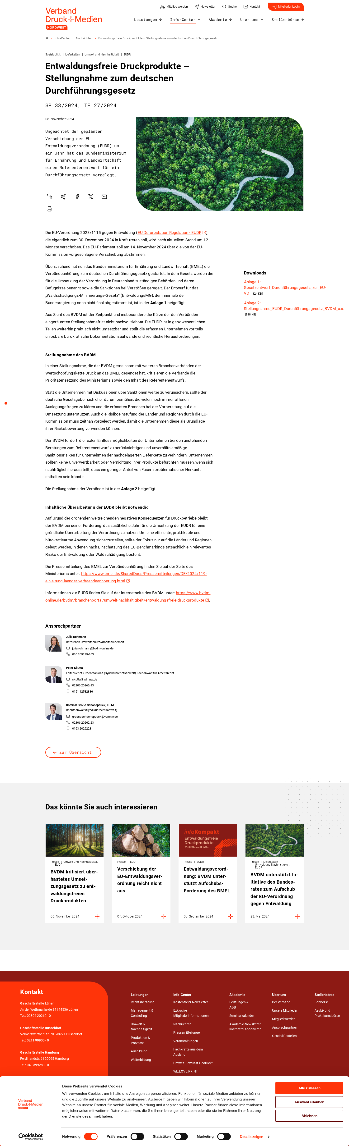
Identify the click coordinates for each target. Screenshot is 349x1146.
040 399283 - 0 (38, 1065)
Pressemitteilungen (187, 1033)
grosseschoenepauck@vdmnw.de (95, 716)
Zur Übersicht (75, 752)
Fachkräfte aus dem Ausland (188, 1052)
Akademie (218, 19)
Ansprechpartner (284, 1028)
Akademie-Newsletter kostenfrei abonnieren (245, 1027)
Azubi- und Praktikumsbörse (327, 1013)
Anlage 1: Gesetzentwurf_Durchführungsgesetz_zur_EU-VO (285, 287)
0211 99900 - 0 (38, 1040)
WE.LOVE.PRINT (185, 1071)
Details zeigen (251, 1137)
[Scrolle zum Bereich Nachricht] (8, 405)
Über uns (249, 19)
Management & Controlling (142, 1013)
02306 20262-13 (83, 685)
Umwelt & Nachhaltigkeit (141, 1027)
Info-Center (182, 19)
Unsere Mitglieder (284, 1011)
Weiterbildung (141, 1060)
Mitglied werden (283, 1019)
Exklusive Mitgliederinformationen (191, 1013)
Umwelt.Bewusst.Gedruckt (193, 1063)
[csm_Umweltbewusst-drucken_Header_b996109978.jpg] (220, 164)
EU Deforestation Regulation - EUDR (169, 232)
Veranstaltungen (185, 1041)
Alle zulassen (309, 1088)
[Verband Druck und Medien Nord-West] (47, 38)
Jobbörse (322, 1002)
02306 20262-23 (83, 722)
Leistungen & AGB (239, 1004)
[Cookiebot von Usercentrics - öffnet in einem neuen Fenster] (31, 1136)
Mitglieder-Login (289, 6)
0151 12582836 (82, 691)
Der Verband (281, 1002)
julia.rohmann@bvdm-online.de (92, 648)
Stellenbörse (285, 19)
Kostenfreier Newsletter (190, 1002)
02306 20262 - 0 (39, 1016)
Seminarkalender (241, 1016)
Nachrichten (182, 1024)
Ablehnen (309, 1116)
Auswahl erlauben (309, 1102)
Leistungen (145, 19)
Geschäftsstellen (284, 1036)
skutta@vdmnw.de (84, 679)
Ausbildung (139, 1051)
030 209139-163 (83, 654)
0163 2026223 (81, 728)
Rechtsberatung (143, 1002)
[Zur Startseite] (74, 18)
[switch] (137, 1136)
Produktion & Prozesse (140, 1040)
